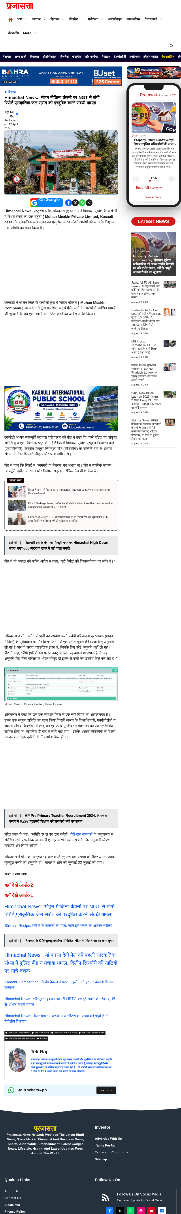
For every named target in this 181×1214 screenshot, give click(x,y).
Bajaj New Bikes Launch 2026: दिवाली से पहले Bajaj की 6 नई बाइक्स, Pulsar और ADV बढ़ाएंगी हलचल (146, 400)
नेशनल (36, 19)
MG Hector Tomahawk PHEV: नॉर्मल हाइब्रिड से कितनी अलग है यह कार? (144, 347)
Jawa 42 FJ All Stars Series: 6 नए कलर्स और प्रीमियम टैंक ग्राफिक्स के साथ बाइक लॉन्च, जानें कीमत (145, 290)
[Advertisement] (61, 267)
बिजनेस (73, 19)
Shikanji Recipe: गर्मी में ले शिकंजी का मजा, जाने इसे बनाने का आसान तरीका (58, 926)
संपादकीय (13, 33)
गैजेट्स (106, 56)
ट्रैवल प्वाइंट (150, 56)
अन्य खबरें (20, 56)
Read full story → (149, 187)
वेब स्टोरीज (168, 56)
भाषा (19, 19)
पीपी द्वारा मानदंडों (81, 834)
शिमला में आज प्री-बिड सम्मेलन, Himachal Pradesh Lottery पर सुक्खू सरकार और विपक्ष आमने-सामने (69, 491)
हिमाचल (55, 19)
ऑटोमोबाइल (115, 19)
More (27, 33)
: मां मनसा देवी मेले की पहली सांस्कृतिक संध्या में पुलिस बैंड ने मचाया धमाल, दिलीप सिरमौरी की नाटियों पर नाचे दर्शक (60, 963)
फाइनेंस (76, 56)
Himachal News (23, 955)
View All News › (153, 197)
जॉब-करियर (133, 19)
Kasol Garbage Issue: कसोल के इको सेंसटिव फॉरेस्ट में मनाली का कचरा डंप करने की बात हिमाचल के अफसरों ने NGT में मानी (70, 505)
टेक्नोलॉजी (151, 19)
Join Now (106, 1090)
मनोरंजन (93, 19)
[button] (171, 46)
